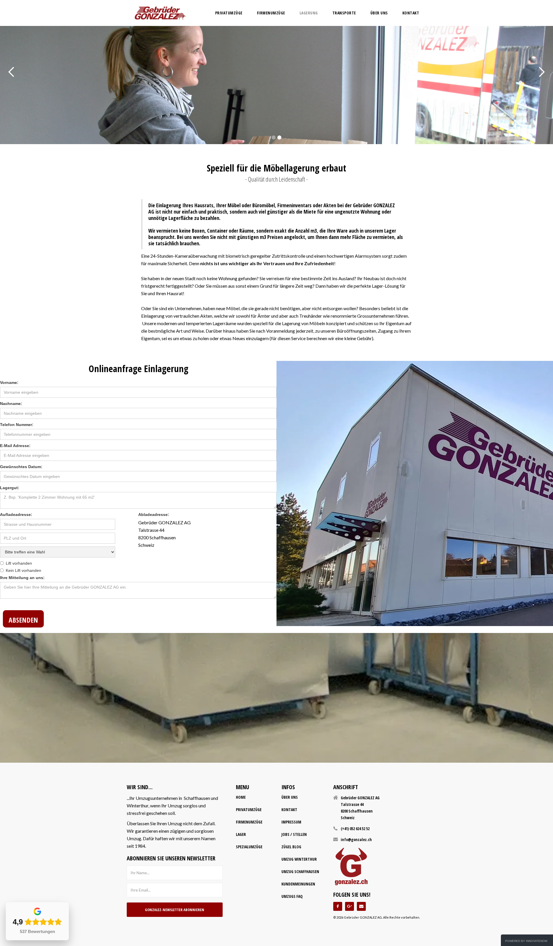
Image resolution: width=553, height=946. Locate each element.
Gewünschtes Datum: (21, 466)
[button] (11, 72)
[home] (160, 13)
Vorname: (10, 382)
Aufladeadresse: (16, 514)
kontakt (289, 809)
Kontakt (410, 13)
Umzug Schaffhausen (300, 871)
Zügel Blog (291, 846)
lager (241, 834)
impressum (291, 822)
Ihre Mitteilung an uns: (22, 577)
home (241, 797)
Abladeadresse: (153, 514)
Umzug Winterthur (299, 859)
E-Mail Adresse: (15, 445)
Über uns (379, 13)
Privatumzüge (249, 809)
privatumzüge (229, 13)
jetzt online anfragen (276, 107)
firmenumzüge (271, 13)
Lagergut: (9, 487)
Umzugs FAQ (292, 896)
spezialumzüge (249, 846)
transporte (344, 13)
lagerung (309, 13)
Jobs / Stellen (294, 834)
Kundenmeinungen (298, 884)
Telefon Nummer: (16, 424)
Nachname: (11, 403)
